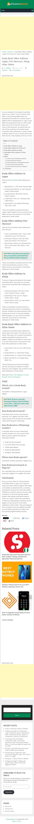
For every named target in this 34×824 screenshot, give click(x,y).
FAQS (6, 156)
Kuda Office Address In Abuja (13, 150)
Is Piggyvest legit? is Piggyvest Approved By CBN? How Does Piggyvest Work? (15, 762)
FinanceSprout (11, 819)
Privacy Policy (9, 811)
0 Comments (16, 70)
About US (8, 806)
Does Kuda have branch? (14, 160)
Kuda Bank (14, 180)
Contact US (9, 809)
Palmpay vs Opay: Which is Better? (16, 759)
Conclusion (7, 168)
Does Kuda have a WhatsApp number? (18, 162)
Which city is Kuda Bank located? (16, 158)
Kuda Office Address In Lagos (13, 146)
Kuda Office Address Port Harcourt (15, 148)
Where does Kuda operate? (15, 164)
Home (4, 52)
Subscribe (9, 792)
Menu (3, 10)
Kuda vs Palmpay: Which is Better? (16, 729)
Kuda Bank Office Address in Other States (15, 153)
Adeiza (8, 68)
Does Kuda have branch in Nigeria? (17, 166)
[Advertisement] (17, 33)
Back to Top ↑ (17, 821)
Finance (10, 52)
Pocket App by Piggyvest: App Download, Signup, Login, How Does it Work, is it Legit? (18, 754)
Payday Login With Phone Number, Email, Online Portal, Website (16, 749)
